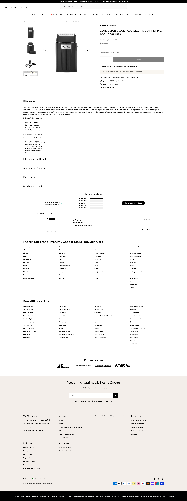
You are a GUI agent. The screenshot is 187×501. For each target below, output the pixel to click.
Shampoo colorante (136, 322)
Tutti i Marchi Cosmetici (67, 434)
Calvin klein (62, 256)
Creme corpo (27, 334)
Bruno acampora (28, 278)
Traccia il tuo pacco (137, 427)
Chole (61, 259)
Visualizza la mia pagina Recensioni (70, 427)
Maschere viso (63, 337)
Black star (26, 272)
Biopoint (26, 269)
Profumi (96, 328)
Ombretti (97, 319)
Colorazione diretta (29, 322)
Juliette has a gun (135, 256)
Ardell (25, 256)
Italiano (25, 479)
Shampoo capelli (135, 319)
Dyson (96, 262)
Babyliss (26, 262)
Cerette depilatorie (29, 319)
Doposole (62, 316)
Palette (96, 322)
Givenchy (97, 275)
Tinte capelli (134, 337)
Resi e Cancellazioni (29, 465)
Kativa (132, 259)
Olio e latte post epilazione (103, 316)
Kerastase (133, 262)
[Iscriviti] (115, 395)
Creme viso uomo (64, 309)
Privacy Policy (108, 401)
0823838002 (30, 427)
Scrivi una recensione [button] (133, 203)
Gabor (96, 269)
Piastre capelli (99, 325)
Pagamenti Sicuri (28, 458)
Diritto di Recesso (29, 447)
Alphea (25, 253)
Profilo (61, 420)
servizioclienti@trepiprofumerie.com (38, 423)
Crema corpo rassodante (31, 331)
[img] (77, 220)
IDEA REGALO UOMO (36, 21)
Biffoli (25, 265)
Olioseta (132, 287)
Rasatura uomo (99, 334)
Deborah (61, 275)
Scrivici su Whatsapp (66, 447)
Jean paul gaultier (135, 253)
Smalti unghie (134, 325)
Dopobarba (62, 312)
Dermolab (97, 247)
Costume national (64, 265)
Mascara (61, 328)
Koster (132, 265)
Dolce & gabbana (99, 253)
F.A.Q (61, 431)
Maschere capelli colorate (67, 334)
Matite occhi (98, 309)
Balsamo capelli (28, 316)
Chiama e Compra (65, 451)
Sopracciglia (134, 331)
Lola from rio (134, 278)
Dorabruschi (98, 256)
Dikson (96, 250)
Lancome (133, 275)
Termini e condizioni (95, 401)
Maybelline (133, 284)
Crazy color (62, 269)
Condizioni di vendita (30, 461)
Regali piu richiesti (100, 337)
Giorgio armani (99, 272)
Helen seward (134, 247)
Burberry (61, 247)
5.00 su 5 (58, 202)
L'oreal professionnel (136, 272)
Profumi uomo (98, 331)
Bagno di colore (28, 312)
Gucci (96, 278)
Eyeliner (61, 319)
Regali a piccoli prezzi (137, 306)
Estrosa (96, 265)
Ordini (61, 424)
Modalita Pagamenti (137, 424)
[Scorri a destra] (87, 50)
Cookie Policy (27, 454)
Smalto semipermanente (138, 328)
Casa (24, 21)
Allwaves (26, 250)
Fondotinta (62, 322)
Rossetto (133, 309)
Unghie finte (134, 344)
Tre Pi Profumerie (34, 483)
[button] (104, 25)
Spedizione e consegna (138, 420)
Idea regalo (62, 325)
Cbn (60, 250)
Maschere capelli (64, 331)
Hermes (132, 250)
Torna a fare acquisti (65, 438)
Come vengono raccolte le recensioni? (49, 231)
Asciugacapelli (28, 309)
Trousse (132, 341)
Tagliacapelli (134, 334)
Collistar (61, 262)
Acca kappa (27, 247)
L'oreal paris (134, 269)
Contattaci (134, 434)
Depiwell (61, 278)
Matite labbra (98, 306)
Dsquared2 (97, 259)
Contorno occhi (28, 325)
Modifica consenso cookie (31, 468)
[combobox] (93, 6)
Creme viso (62, 306)
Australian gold (28, 259)
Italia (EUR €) (39, 479)
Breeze (25, 275)
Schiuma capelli (135, 316)
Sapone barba (134, 312)
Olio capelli (98, 312)
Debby (61, 272)
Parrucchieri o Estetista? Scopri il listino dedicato (111, 416)
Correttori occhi (28, 328)
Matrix (132, 281)
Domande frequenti (137, 431)
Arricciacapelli (28, 306)
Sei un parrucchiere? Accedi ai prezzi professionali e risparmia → (123, 72)
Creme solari (27, 337)
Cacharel (62, 253)
